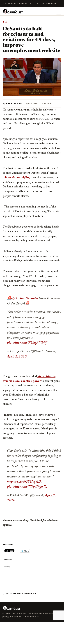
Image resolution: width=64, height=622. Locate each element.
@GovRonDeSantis (24, 298)
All (5, 22)
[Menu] (59, 11)
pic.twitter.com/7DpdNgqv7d (27, 487)
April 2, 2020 (17, 356)
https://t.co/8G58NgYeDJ (24, 482)
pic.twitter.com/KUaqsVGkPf (27, 343)
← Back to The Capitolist (20, 593)
